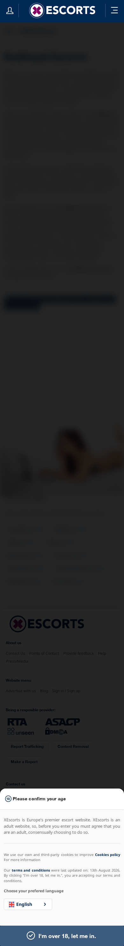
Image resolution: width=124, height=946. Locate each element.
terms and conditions (31, 870)
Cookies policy (107, 854)
